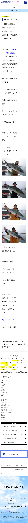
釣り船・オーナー (19, 465)
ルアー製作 (3, 404)
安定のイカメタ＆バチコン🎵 (9, 438)
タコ (2, 395)
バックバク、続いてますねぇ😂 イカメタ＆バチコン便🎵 (15, 430)
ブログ (7, 10)
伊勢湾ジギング (4, 407)
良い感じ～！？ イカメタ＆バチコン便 (12, 426)
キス (2, 387)
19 (3, 367)
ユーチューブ (4, 402)
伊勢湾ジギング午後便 (6, 409)
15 (14, 365)
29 (14, 369)
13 (6, 365)
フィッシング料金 (19, 461)
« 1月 (6, 371)
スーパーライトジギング (7, 392)
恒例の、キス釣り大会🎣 (8, 442)
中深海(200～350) (5, 405)
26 (3, 369)
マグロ (2, 400)
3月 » (21, 371)
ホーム (2, 10)
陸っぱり (3, 419)
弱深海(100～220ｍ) (6, 412)
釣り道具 (3, 415)
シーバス (3, 390)
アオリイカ (3, 382)
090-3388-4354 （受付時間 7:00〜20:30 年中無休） (15, 506)
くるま (2, 389)
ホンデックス (4, 399)
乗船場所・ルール (19, 469)
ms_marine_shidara (15, 512)
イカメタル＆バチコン (6, 384)
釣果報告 (3, 417)
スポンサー (3, 394)
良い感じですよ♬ (11, 19)
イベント (3, 385)
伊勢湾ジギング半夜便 (6, 410)
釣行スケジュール (5, 465)
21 (10, 367)
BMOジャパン (4, 380)
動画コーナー (4, 473)
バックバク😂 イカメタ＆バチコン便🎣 (12, 434)
